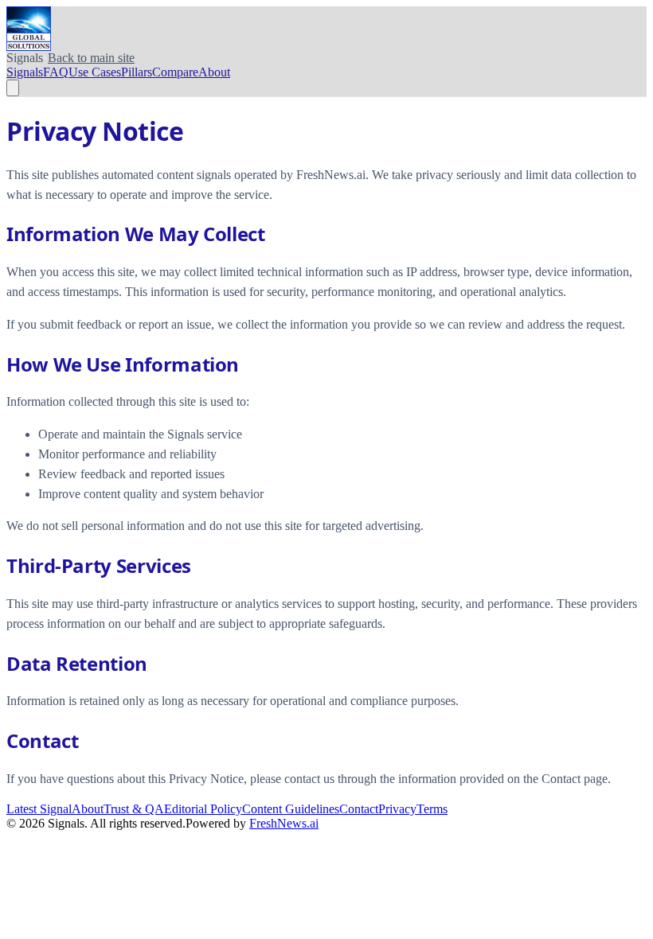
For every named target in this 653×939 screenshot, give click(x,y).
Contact (358, 809)
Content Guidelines (290, 809)
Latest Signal (39, 809)
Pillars (136, 72)
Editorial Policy (203, 809)
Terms (432, 809)
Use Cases (94, 72)
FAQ (55, 72)
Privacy (397, 809)
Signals (24, 72)
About (214, 72)
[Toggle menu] (12, 88)
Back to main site (91, 57)
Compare (175, 72)
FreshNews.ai (284, 823)
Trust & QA (134, 809)
